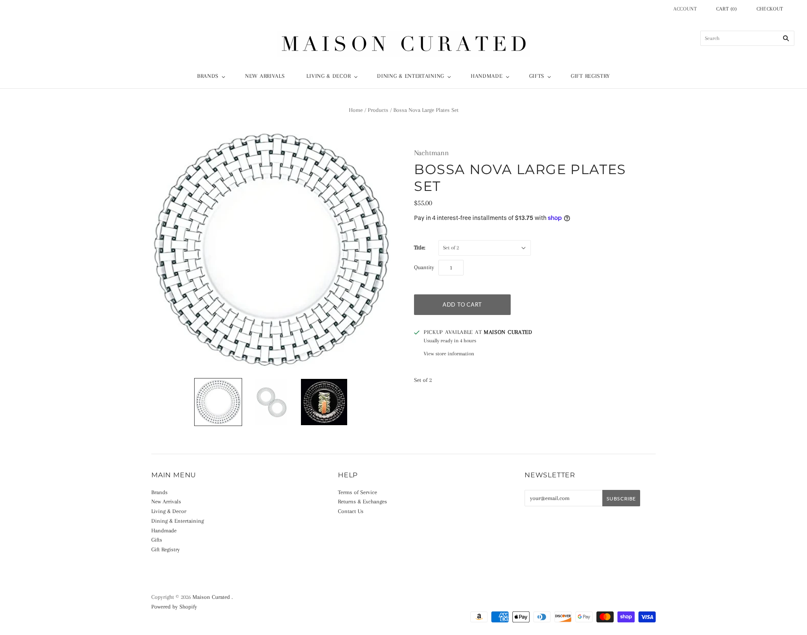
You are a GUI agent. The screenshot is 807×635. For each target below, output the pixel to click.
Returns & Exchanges (362, 501)
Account (685, 9)
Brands (208, 76)
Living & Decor (328, 76)
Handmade (487, 76)
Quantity (424, 267)
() (726, 9)
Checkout (770, 9)
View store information (449, 354)
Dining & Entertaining (410, 76)
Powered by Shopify (174, 606)
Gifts (537, 76)
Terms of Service (357, 492)
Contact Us (351, 511)
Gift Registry (590, 76)
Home (356, 110)
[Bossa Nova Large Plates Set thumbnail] (218, 402)
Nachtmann (431, 152)
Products (378, 110)
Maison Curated (211, 597)
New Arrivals (265, 76)
